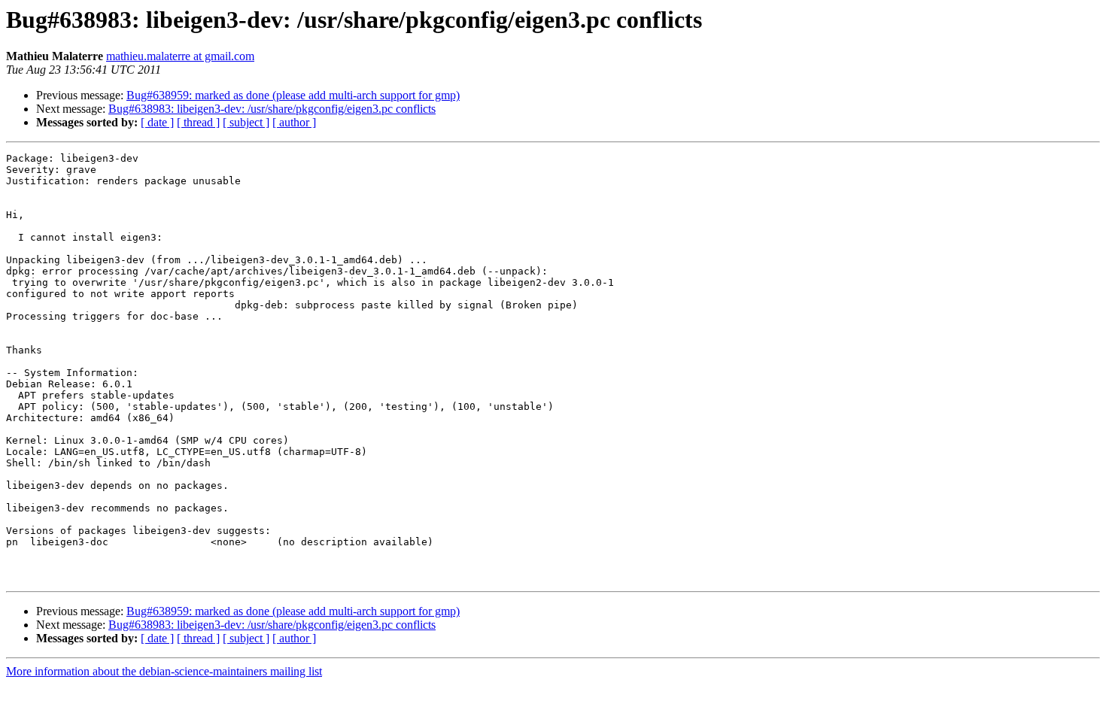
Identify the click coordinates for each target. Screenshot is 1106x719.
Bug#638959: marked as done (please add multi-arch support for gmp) (293, 95)
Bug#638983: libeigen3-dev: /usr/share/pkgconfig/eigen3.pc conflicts (272, 108)
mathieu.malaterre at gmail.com (180, 56)
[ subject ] (246, 122)
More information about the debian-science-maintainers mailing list (164, 671)
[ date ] (157, 122)
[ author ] (294, 122)
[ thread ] (198, 122)
